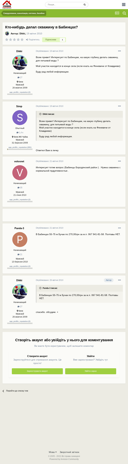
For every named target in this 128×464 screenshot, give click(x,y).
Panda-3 (19, 228)
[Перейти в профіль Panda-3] (19, 239)
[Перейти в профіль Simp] (19, 117)
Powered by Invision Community (64, 459)
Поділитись (34, 39)
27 (21, 77)
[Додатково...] (119, 51)
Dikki (22, 33)
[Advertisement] (75, 216)
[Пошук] (84, 4)
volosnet (19, 161)
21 (21, 254)
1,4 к (20, 132)
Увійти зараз (91, 371)
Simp (19, 106)
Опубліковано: (49, 51)
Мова (52, 452)
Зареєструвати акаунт (37, 371)
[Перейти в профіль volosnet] (19, 172)
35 (21, 187)
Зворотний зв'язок (69, 452)
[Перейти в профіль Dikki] (7, 33)
